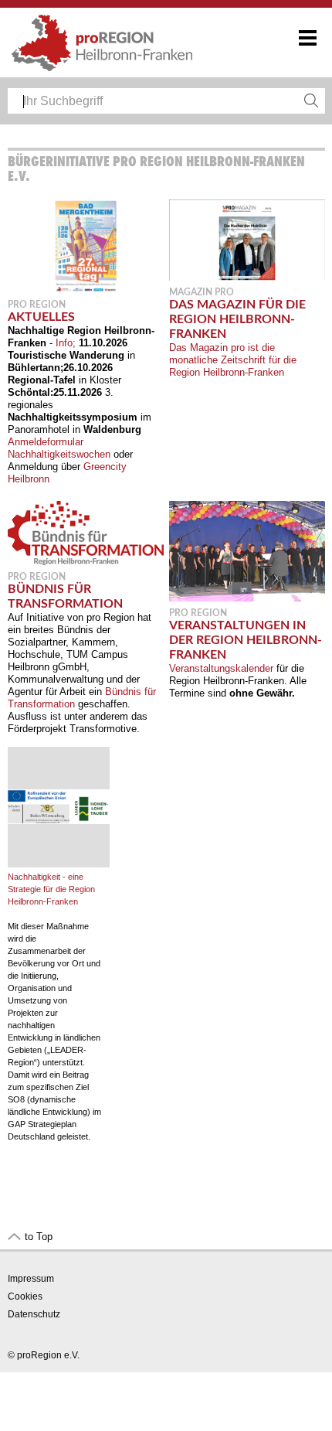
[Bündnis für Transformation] (86, 561)
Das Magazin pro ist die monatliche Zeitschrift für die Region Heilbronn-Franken (232, 360)
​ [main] (165, 648)
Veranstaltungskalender (221, 668)
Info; (66, 343)
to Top (39, 1236)
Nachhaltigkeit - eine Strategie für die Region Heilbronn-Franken (51, 889)
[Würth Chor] (247, 598)
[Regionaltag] (86, 289)
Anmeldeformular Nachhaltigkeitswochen (59, 448)
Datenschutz (34, 1314)
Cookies (25, 1296)
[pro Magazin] (247, 277)
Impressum (31, 1278)
